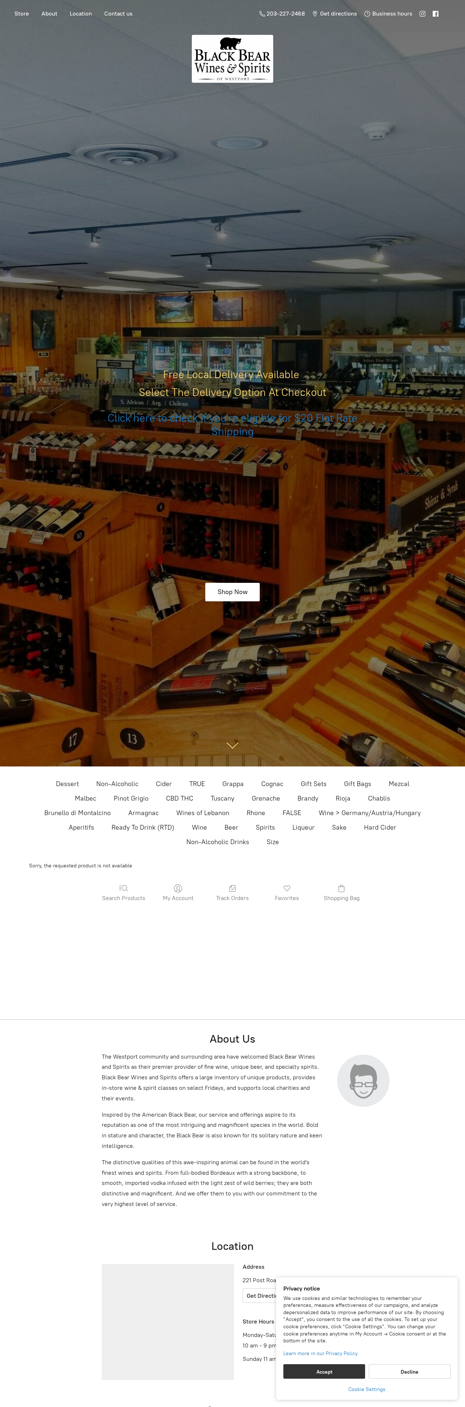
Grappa (233, 784)
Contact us (118, 13)
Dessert (67, 784)
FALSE (292, 813)
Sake (339, 827)
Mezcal (399, 784)
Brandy (308, 798)
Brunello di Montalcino (77, 813)
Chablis (379, 798)
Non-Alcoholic (117, 784)
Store (22, 13)
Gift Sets (314, 784)
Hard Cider (380, 827)
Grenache (266, 798)
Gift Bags (357, 784)
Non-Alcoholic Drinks (217, 842)
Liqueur (303, 827)
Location (81, 13)
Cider (164, 784)
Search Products (123, 898)
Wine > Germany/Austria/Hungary (370, 813)
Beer (231, 827)
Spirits (265, 827)
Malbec (85, 798)
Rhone (256, 813)
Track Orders (232, 898)
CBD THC (179, 798)
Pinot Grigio (131, 798)
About (49, 13)
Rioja (343, 798)
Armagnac (143, 813)
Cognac (272, 784)
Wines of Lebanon (202, 813)
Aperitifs (81, 827)
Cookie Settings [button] (366, 1389)
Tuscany (222, 798)
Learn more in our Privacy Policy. (321, 1353)
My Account (178, 898)
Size (273, 842)
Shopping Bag (342, 898)
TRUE (197, 784)
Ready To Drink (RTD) (143, 827)
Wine (199, 827)
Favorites (287, 898)
